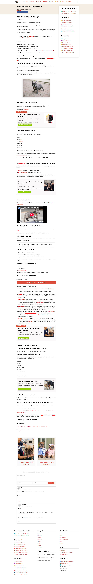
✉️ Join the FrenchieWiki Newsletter (68, 13)
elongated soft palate (44, 301)
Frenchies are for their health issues (37, 229)
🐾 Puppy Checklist (18, 561)
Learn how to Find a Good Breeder (24, 191)
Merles (35, 288)
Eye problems (21, 318)
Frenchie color (31, 36)
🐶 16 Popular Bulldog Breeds (67, 48)
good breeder (21, 163)
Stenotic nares (29, 301)
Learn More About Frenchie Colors (24, 389)
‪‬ (64, 563)
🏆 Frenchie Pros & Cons (66, 44)
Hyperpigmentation (22, 270)
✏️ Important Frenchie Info (66, 22)
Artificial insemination (22, 172)
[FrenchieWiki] (16, 2)
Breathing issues (21, 299)
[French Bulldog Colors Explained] (49, 390)
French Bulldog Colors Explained (29, 381)
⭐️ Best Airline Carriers (66, 42)
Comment (51, 482)
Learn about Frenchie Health (23, 338)
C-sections (20, 170)
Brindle (53, 415)
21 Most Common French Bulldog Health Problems (29, 329)
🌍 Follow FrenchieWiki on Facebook (68, 11)
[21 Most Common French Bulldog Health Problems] (49, 337)
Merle (21, 141)
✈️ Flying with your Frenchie (67, 46)
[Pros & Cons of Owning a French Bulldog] (49, 123)
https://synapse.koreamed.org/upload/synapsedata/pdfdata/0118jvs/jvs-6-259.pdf (33, 426)
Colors (20, 10)
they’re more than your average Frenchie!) (45, 50)
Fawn (21, 139)
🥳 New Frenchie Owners (66, 20)
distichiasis (30, 321)
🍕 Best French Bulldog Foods (67, 50)
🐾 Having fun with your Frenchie (68, 31)
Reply (19, 501)
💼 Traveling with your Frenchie (67, 28)
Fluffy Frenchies (25, 37)
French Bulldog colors (32, 410)
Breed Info (18, 10)
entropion (44, 320)
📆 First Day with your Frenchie (67, 52)
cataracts (27, 320)
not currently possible (28, 278)
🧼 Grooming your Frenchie (66, 24)
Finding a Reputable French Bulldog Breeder (30, 183)
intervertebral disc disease (30, 313)
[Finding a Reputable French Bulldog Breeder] (49, 190)
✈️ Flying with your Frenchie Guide (21, 572)
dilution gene (26, 109)
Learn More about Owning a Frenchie (25, 124)
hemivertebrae (51, 311)
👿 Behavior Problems (65, 40)
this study (25, 517)
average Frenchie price (21, 155)
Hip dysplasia (20, 307)
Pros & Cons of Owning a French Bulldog (29, 116)
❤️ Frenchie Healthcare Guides (67, 26)
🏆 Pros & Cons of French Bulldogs (21, 574)
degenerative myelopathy (43, 314)
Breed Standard (28, 30)
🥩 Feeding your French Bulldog (20, 552)
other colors (41, 133)
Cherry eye (26, 318)
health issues (51, 288)
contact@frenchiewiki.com (67, 561)
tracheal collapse (40, 302)
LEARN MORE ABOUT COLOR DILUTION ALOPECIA (36, 282)
